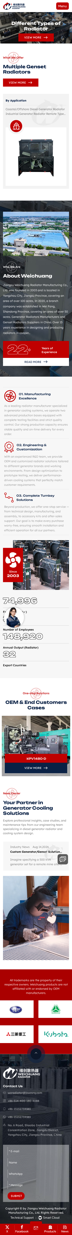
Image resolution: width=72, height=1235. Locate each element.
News (65, 1231)
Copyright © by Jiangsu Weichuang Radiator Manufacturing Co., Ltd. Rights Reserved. (36, 1210)
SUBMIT (16, 1196)
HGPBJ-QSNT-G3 (36, 758)
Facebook (22, 1231)
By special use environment (25, 100)
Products (50, 1231)
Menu (62, 6)
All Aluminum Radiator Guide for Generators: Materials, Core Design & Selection (36, 852)
